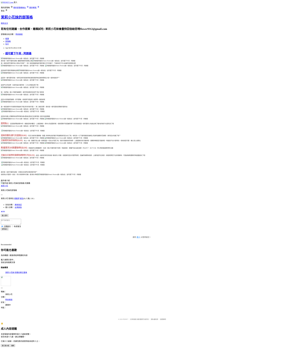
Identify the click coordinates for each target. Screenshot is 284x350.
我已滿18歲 (5, 345)
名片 (7, 44)
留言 (22, 198)
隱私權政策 (154, 319)
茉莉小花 (4, 186)
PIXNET (125, 319)
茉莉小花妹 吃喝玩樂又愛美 (16, 272)
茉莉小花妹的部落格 (17, 17)
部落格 (8, 41)
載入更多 (5, 215)
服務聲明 (163, 319)
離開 (12, 345)
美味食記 (18, 205)
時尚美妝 (19, 34)
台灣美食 (18, 207)
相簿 (7, 39)
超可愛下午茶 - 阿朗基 (18, 53)
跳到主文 (4, 23)
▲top (3, 211)
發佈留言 (5, 229)
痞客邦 (17, 198)
